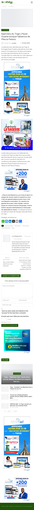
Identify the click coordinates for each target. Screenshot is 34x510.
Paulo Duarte (18, 225)
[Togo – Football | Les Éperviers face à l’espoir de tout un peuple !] (5, 389)
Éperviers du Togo (9, 225)
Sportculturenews (6, 227)
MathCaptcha (8, 322)
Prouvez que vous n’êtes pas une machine (15, 316)
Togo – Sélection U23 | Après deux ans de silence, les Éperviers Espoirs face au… (17, 379)
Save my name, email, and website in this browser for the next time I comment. (15, 312)
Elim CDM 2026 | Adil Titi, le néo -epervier (8, 264)
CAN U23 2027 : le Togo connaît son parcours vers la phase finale (20, 404)
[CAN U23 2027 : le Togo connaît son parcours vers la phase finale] (5, 406)
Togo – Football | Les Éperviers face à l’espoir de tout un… (21, 388)
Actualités (5, 30)
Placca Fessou (26, 225)
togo (13, 227)
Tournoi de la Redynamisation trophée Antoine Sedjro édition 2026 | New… (21, 396)
